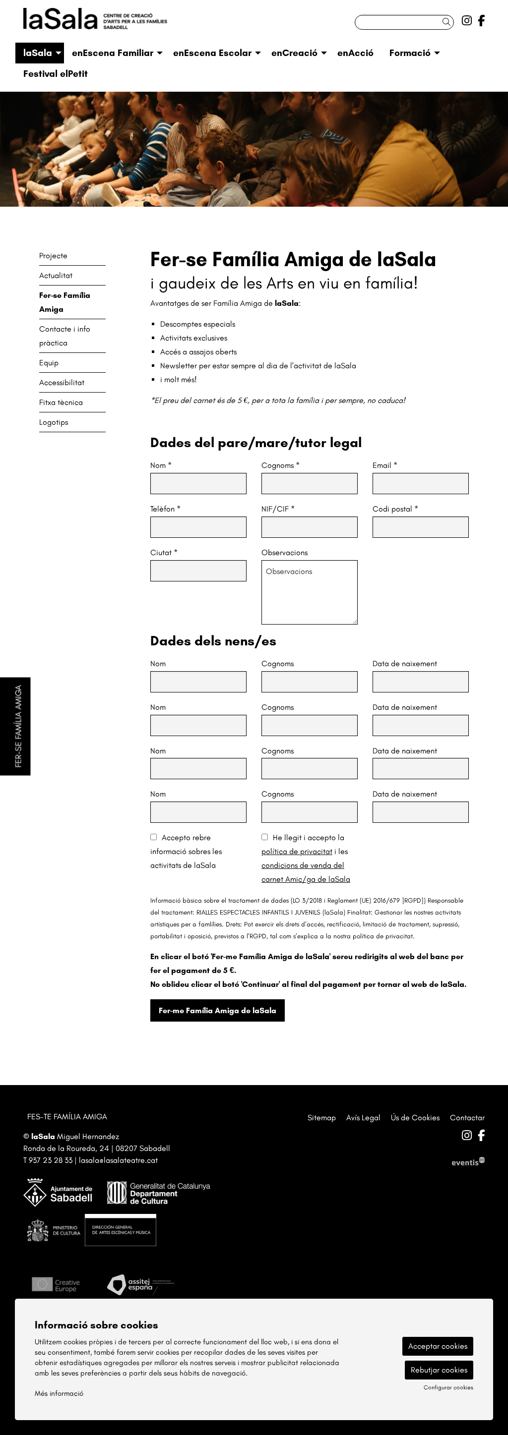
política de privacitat (296, 851)
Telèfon (165, 509)
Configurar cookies (448, 1387)
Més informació (59, 1393)
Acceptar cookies (437, 1346)
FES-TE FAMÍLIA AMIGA (67, 1116)
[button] (448, 22)
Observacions (284, 552)
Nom (161, 465)
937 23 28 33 (50, 1160)
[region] (254, 149)
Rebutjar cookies (439, 1370)
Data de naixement (405, 663)
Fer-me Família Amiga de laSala (217, 1010)
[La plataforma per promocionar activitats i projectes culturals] (468, 1160)
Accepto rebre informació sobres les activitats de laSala (186, 851)
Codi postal (395, 509)
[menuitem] (467, 21)
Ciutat (164, 552)
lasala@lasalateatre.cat (118, 1160)
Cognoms (280, 465)
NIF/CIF (278, 509)
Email (385, 465)
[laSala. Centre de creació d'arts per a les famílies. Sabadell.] (95, 22)
